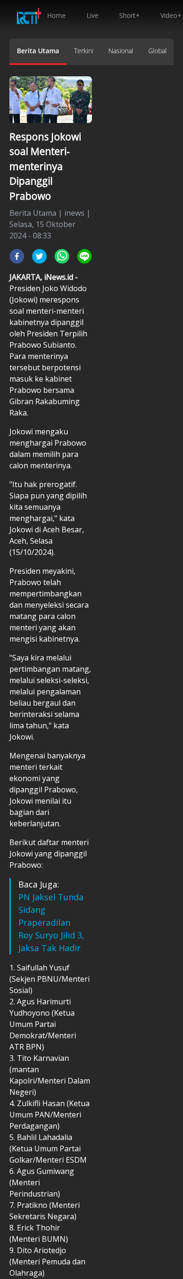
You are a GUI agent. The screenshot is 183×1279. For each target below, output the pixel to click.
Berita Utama (38, 50)
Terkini (83, 50)
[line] (84, 256)
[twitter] (39, 256)
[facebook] (16, 256)
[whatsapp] (61, 256)
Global (157, 50)
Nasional (120, 50)
